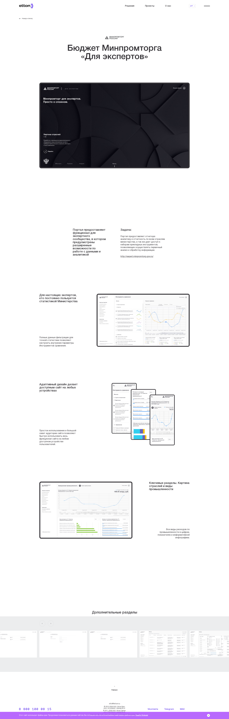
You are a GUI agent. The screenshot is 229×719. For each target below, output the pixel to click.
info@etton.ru (114, 704)
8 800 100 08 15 (35, 709)
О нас (168, 6)
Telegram (169, 709)
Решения (129, 6)
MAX (182, 709)
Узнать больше (141, 715)
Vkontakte (153, 709)
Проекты (149, 6)
